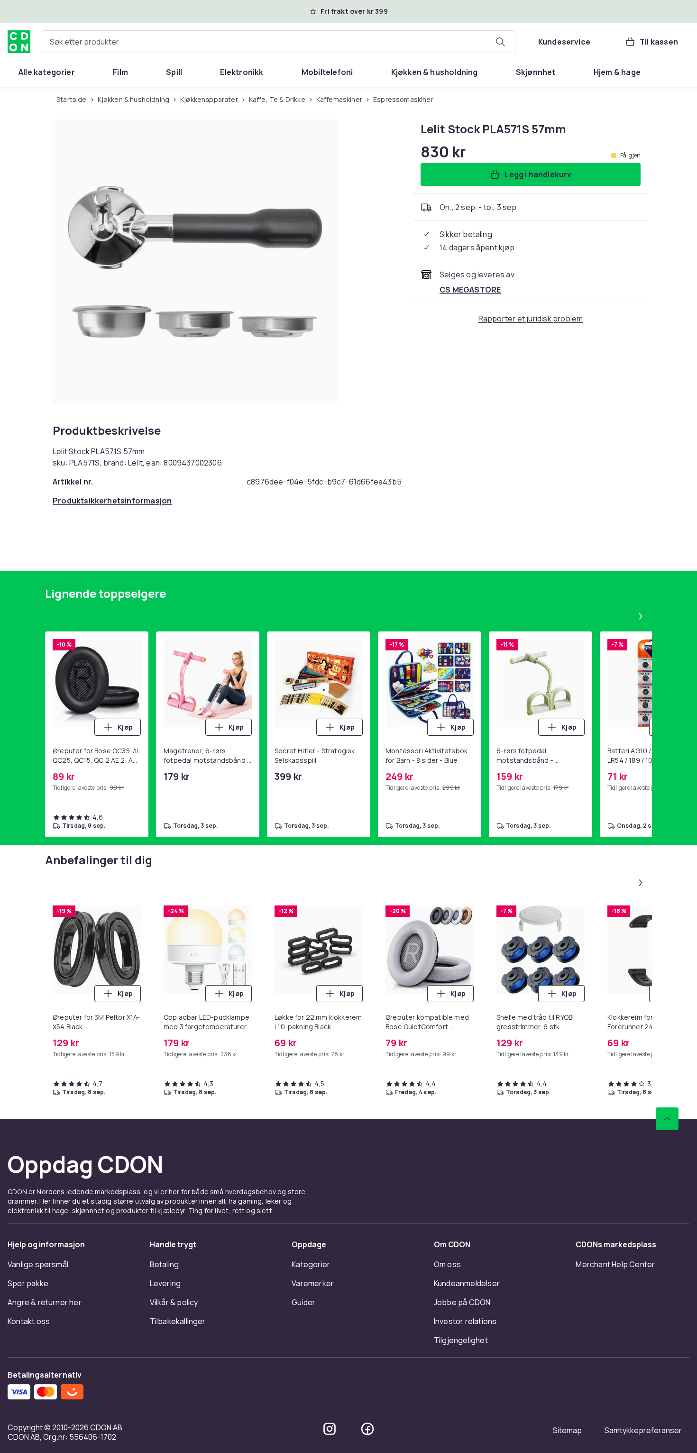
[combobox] (278, 41)
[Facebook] (367, 1428)
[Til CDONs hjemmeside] (19, 41)
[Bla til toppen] (667, 1118)
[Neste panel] (640, 616)
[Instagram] (329, 1428)
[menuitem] (46, 72)
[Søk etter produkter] (500, 41)
